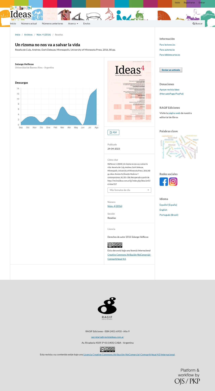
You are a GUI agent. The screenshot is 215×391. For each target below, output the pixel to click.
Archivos (28, 34)
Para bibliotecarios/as (170, 54)
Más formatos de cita (120, 190)
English (163, 209)
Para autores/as (167, 49)
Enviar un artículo (171, 70)
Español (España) (168, 204)
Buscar (199, 23)
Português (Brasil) (169, 214)
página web (174, 113)
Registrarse (189, 2)
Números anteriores (52, 23)
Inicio (13, 23)
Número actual (29, 23)
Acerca (72, 23)
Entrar (202, 2)
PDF (114, 132)
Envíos (86, 23)
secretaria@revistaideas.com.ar (107, 337)
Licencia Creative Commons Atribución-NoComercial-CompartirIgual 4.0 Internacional (129, 354)
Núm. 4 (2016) (44, 34)
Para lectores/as (167, 44)
